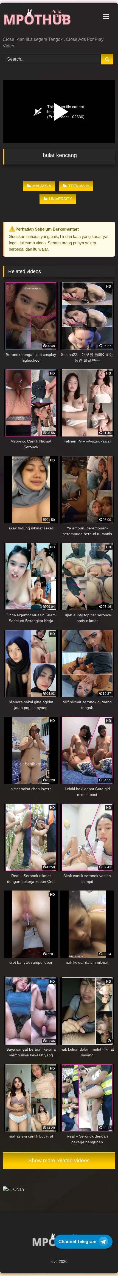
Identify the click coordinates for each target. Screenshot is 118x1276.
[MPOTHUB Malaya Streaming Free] (48, 20)
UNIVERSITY (60, 199)
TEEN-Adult (78, 186)
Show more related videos (59, 1160)
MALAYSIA (41, 186)
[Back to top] (101, 1259)
